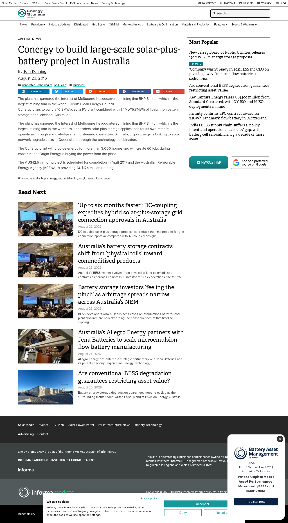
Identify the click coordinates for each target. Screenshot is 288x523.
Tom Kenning (34, 71)
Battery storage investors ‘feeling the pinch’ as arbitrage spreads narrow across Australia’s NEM (126, 294)
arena (25, 178)
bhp (43, 178)
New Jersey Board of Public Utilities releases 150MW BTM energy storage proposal (227, 54)
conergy (52, 178)
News (36, 39)
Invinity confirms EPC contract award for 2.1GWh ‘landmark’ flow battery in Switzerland (228, 116)
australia (35, 178)
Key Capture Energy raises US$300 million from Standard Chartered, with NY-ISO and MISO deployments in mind (229, 102)
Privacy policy (149, 498)
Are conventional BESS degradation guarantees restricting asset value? (125, 377)
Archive (24, 39)
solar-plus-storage (99, 178)
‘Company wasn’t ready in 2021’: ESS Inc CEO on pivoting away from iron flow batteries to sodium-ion (229, 74)
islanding (72, 178)
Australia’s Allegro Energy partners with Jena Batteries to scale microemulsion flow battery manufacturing (131, 339)
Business (79, 85)
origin (82, 178)
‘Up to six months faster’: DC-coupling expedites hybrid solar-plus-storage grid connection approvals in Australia (130, 212)
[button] (34, 91)
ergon (62, 178)
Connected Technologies (37, 85)
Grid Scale (60, 85)
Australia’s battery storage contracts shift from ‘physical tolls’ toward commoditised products (125, 253)
